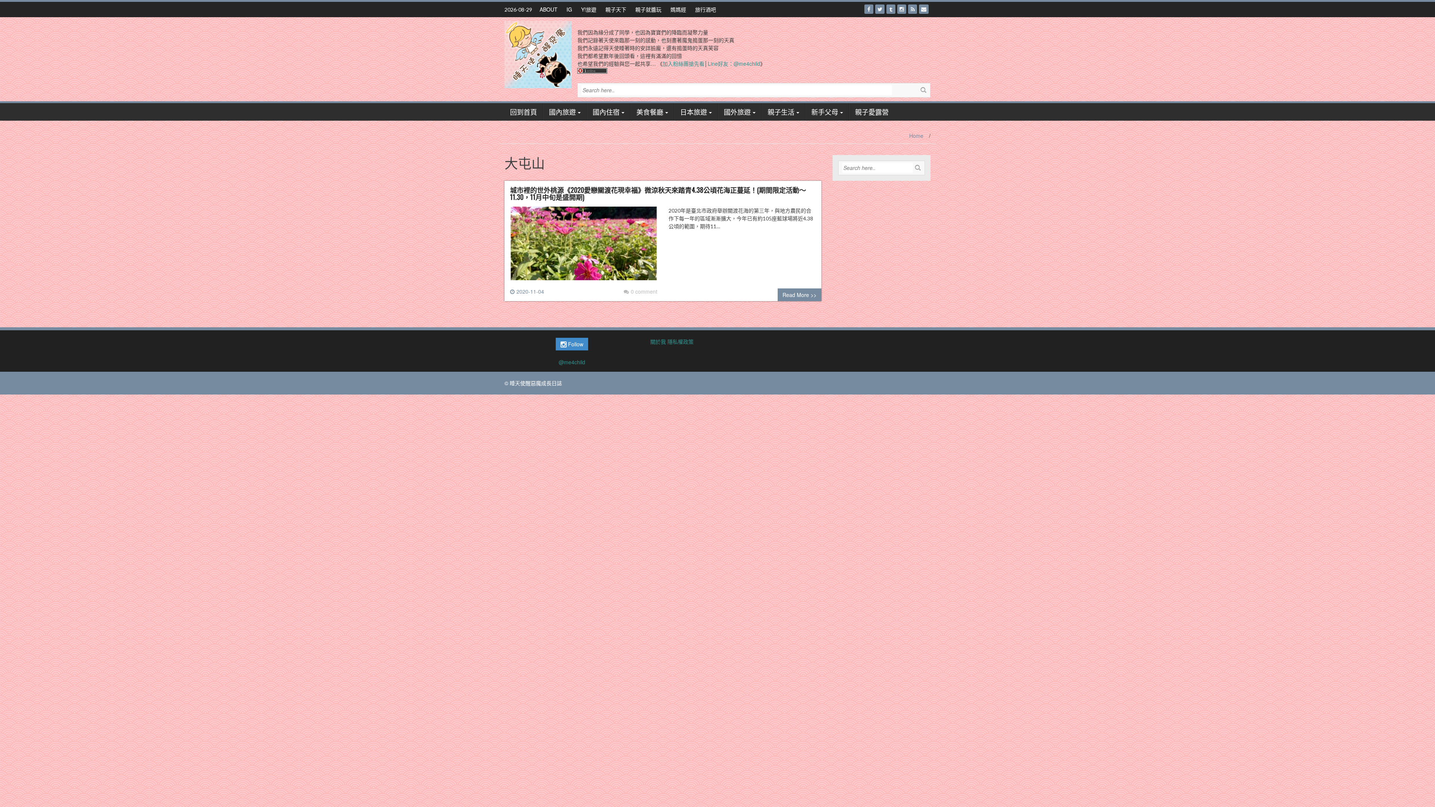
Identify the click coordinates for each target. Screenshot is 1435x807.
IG (569, 9)
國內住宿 (606, 112)
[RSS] (912, 9)
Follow (575, 344)
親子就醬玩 (648, 9)
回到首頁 (523, 112)
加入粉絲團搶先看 (683, 63)
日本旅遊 (693, 112)
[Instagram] (901, 9)
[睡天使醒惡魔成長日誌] (538, 54)
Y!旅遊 (588, 9)
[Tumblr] (890, 9)
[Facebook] (868, 9)
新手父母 (824, 112)
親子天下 (615, 9)
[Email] (924, 9)
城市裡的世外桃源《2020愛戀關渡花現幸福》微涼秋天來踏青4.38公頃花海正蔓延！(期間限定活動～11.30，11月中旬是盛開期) (658, 193)
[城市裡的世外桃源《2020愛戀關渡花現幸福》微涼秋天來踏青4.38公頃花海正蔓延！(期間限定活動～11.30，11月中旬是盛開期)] (583, 246)
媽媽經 (678, 9)
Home (916, 135)
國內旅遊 (562, 112)
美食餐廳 (649, 112)
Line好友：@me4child (734, 63)
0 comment (644, 291)
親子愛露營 (872, 112)
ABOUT (549, 9)
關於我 (658, 341)
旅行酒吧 (705, 9)
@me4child (572, 362)
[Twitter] (880, 9)
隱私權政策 (680, 341)
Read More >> (800, 295)
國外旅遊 (737, 112)
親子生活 (781, 112)
